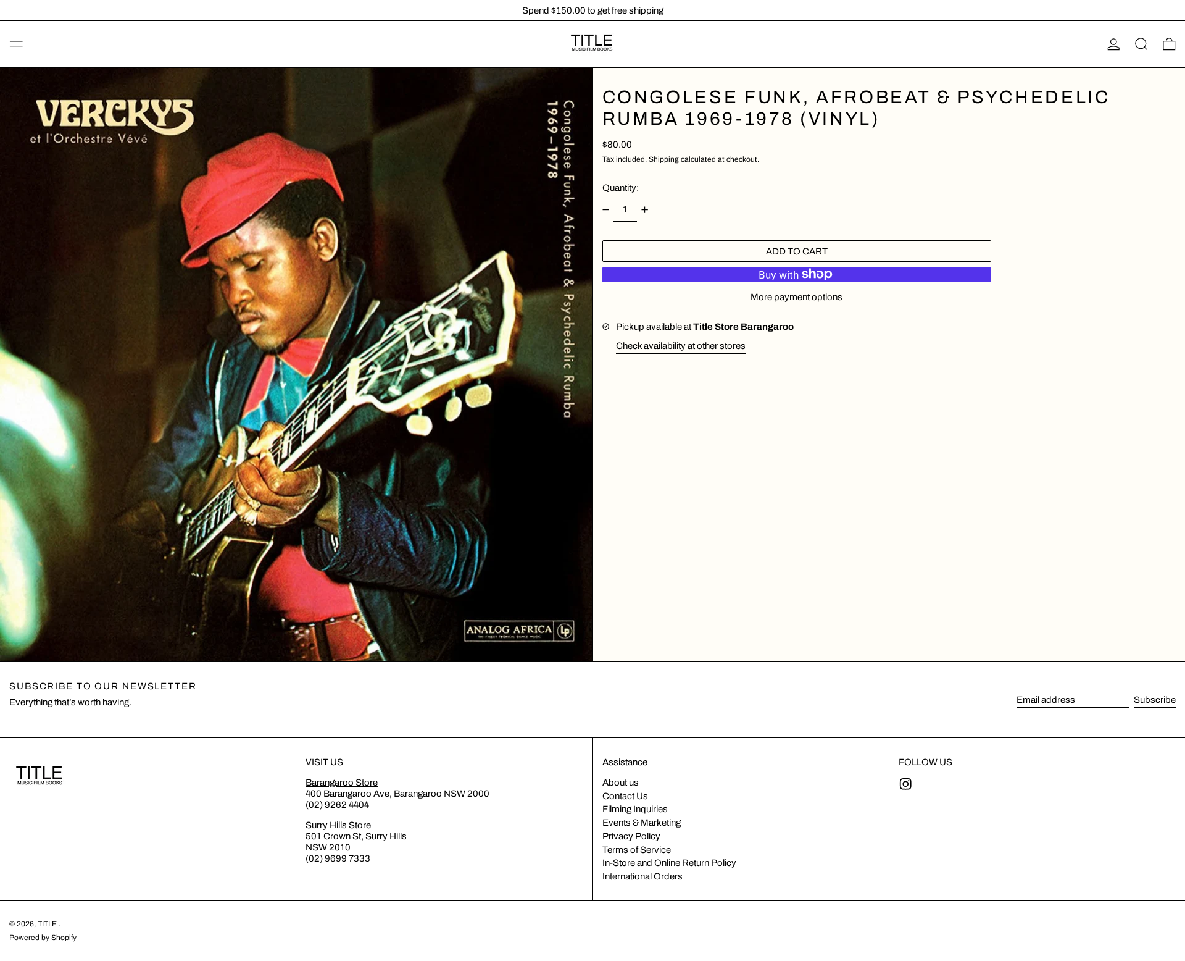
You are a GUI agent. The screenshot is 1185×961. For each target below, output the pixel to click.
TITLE (48, 924)
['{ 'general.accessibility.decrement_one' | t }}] (605, 210)
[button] (1141, 44)
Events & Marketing (641, 823)
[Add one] (645, 210)
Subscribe (1155, 700)
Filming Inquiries (635, 809)
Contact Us (625, 796)
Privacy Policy (631, 836)
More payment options (796, 297)
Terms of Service (636, 850)
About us (620, 782)
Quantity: (620, 188)
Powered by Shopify (43, 937)
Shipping (664, 159)
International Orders (642, 876)
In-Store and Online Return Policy (669, 863)
